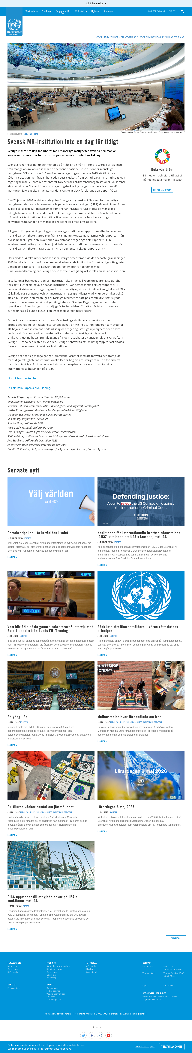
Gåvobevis (51, 975)
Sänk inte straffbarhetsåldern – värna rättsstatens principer (138, 628)
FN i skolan (81, 11)
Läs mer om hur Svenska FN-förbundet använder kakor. (40, 1048)
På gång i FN (18, 716)
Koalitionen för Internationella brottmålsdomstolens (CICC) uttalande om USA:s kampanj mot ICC (139, 534)
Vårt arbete (32, 11)
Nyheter (95, 11)
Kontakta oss (52, 988)
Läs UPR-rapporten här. (23, 378)
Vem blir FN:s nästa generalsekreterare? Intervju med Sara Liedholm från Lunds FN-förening (50, 628)
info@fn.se (169, 985)
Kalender (109, 11)
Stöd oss (46, 11)
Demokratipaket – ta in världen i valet (38, 532)
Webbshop (51, 978)
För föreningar (156, 11)
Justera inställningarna (145, 1046)
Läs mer (11, 557)
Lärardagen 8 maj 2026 (116, 806)
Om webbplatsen (54, 999)
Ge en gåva (13, 969)
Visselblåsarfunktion (55, 994)
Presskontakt (14, 988)
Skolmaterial (91, 972)
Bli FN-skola (13, 972)
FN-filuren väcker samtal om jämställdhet (41, 806)
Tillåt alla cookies (171, 1046)
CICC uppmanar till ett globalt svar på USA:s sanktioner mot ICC (42, 899)
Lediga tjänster (53, 991)
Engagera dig (63, 11)
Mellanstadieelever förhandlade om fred (130, 716)
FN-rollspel (90, 969)
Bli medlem (12, 966)
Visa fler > (175, 938)
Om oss (173, 11)
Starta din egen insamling (58, 966)
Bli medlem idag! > (162, 190)
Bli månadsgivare (54, 969)
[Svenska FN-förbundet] (14, 21)
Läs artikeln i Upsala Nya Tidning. (29, 388)
